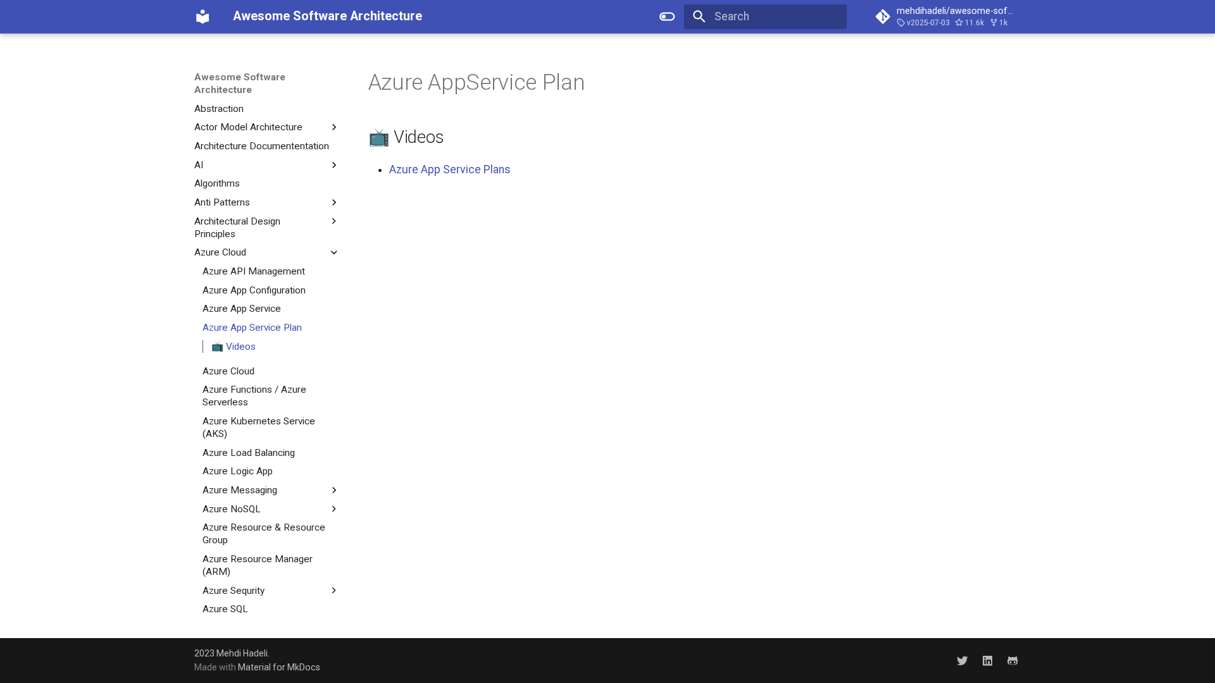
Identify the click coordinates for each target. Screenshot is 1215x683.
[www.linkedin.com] (987, 660)
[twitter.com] (962, 660)
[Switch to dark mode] (668, 16)
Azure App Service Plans (450, 169)
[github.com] (1013, 660)
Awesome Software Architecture (239, 83)
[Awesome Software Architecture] (202, 16)
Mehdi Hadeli (242, 653)
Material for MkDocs (279, 667)
